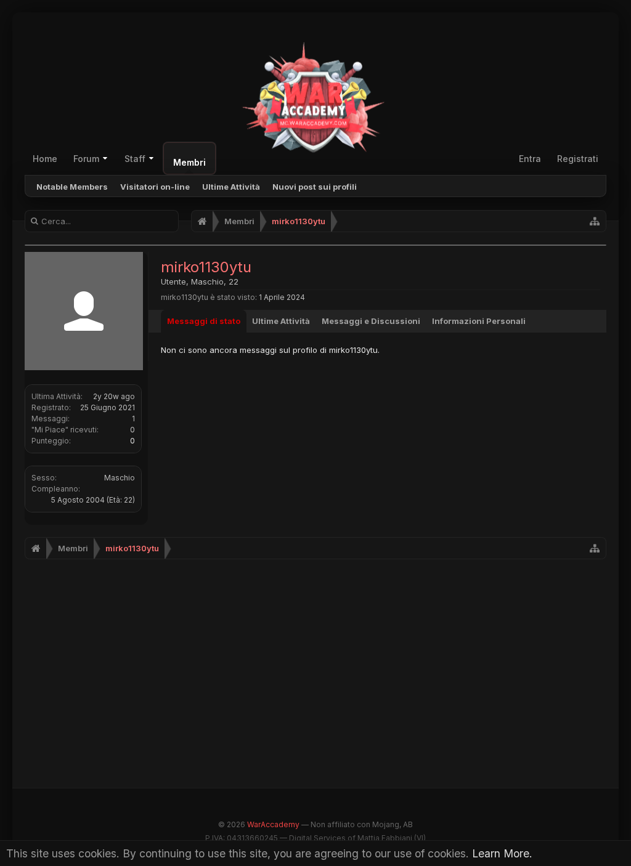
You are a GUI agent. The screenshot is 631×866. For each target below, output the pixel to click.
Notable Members (72, 187)
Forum (86, 158)
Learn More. (502, 853)
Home (45, 158)
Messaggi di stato (203, 321)
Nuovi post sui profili (314, 187)
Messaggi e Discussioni (371, 321)
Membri (189, 162)
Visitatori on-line (155, 187)
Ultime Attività (231, 187)
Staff (134, 158)
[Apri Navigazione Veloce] (595, 221)
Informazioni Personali (479, 321)
